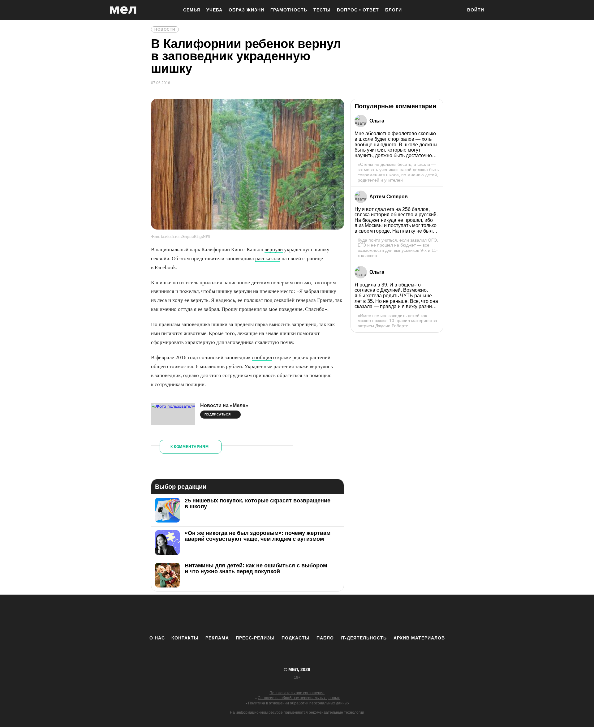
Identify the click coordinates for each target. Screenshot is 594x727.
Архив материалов (419, 637)
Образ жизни (246, 9)
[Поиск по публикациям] (455, 10)
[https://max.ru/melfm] (348, 614)
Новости (164, 29)
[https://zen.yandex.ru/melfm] (263, 614)
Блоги (393, 9)
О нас (157, 637)
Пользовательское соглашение (297, 693)
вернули (274, 249)
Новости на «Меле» (224, 405)
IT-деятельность (364, 637)
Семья (191, 9)
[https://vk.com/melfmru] (280, 614)
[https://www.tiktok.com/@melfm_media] (297, 614)
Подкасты (296, 637)
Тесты (322, 9)
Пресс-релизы (255, 637)
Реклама (217, 637)
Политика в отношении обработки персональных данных (298, 703)
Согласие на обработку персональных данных (299, 698)
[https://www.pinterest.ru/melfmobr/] (314, 614)
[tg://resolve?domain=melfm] (246, 614)
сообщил (262, 357)
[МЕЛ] (123, 10)
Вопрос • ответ (358, 9)
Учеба (214, 9)
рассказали (267, 258)
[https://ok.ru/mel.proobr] (331, 614)
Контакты (185, 637)
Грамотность (288, 9)
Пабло (325, 637)
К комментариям (189, 447)
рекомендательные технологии (336, 712)
